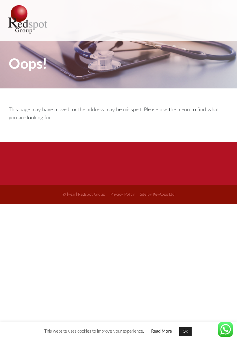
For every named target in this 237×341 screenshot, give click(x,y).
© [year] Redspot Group (83, 194)
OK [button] (185, 331)
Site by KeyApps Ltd (157, 194)
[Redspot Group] (118, 20)
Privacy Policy (122, 194)
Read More (161, 331)
